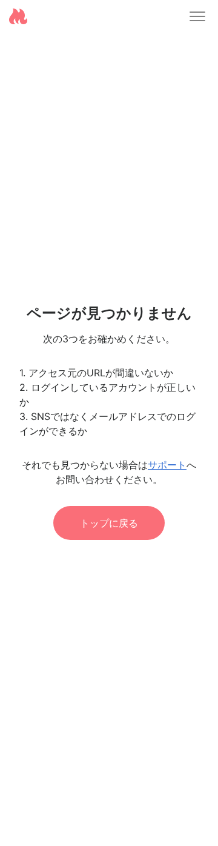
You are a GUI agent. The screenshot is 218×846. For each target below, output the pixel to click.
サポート (167, 465)
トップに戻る (109, 523)
